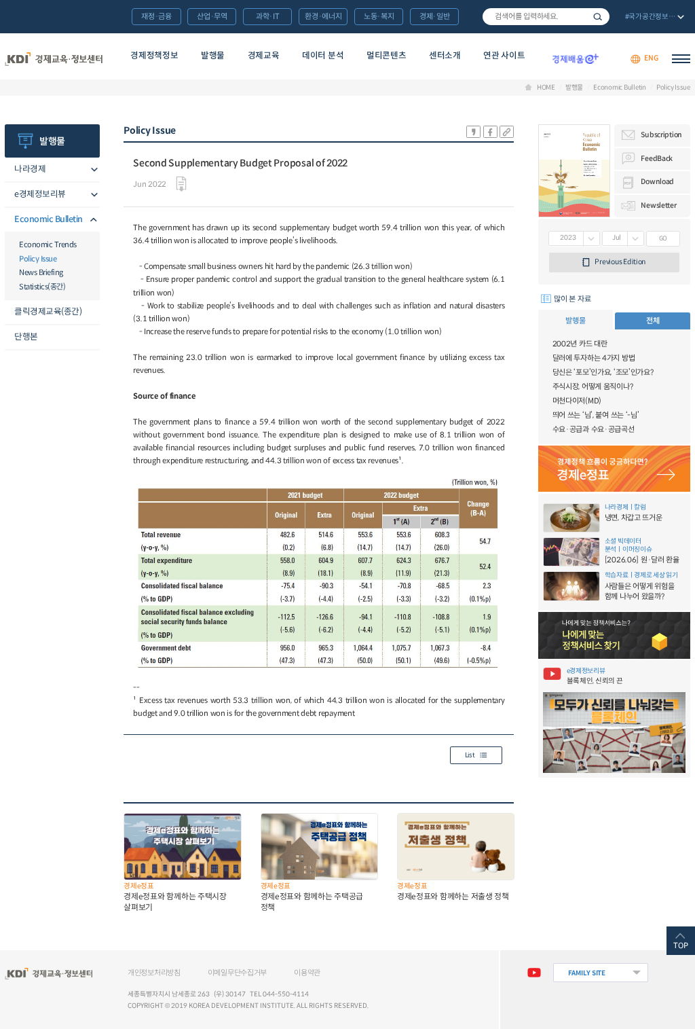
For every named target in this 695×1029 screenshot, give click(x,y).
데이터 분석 (322, 55)
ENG (651, 58)
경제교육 (264, 55)
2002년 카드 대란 (579, 343)
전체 (652, 320)
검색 (597, 16)
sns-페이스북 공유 (490, 132)
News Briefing (41, 272)
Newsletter (658, 205)
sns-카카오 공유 (473, 132)
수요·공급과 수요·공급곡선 (593, 429)
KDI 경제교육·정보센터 (53, 59)
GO (663, 238)
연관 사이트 (504, 55)
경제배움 (575, 59)
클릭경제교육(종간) (47, 311)
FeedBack (657, 158)
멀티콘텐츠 (386, 55)
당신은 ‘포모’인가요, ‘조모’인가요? (603, 372)
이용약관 (307, 972)
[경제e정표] (614, 469)
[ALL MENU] (681, 58)
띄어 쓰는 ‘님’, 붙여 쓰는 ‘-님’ (595, 415)
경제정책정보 (154, 55)
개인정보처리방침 (154, 972)
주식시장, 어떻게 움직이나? (592, 386)
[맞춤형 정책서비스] (614, 635)
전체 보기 (653, 17)
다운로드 (181, 184)
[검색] (546, 16)
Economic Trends (48, 244)
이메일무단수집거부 (237, 972)
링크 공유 (507, 132)
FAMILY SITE (586, 973)
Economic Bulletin (619, 87)
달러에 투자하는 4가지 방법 (593, 358)
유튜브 (533, 972)
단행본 (26, 336)
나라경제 (29, 169)
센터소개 (445, 55)
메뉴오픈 (91, 170)
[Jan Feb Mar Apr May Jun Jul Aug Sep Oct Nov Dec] (623, 239)
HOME (546, 87)
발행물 (213, 55)
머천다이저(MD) (576, 400)
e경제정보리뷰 (40, 194)
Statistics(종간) (42, 286)
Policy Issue (673, 87)
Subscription (661, 134)
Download (657, 181)
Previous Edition (620, 261)
